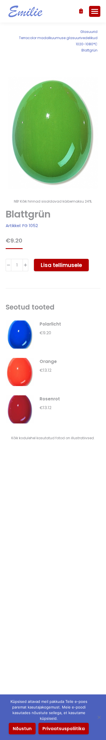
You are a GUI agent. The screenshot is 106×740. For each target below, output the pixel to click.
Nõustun (22, 729)
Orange (48, 361)
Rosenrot (50, 399)
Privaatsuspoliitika (63, 729)
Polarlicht (50, 324)
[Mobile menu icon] (94, 11)
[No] (99, 717)
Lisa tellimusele (61, 265)
